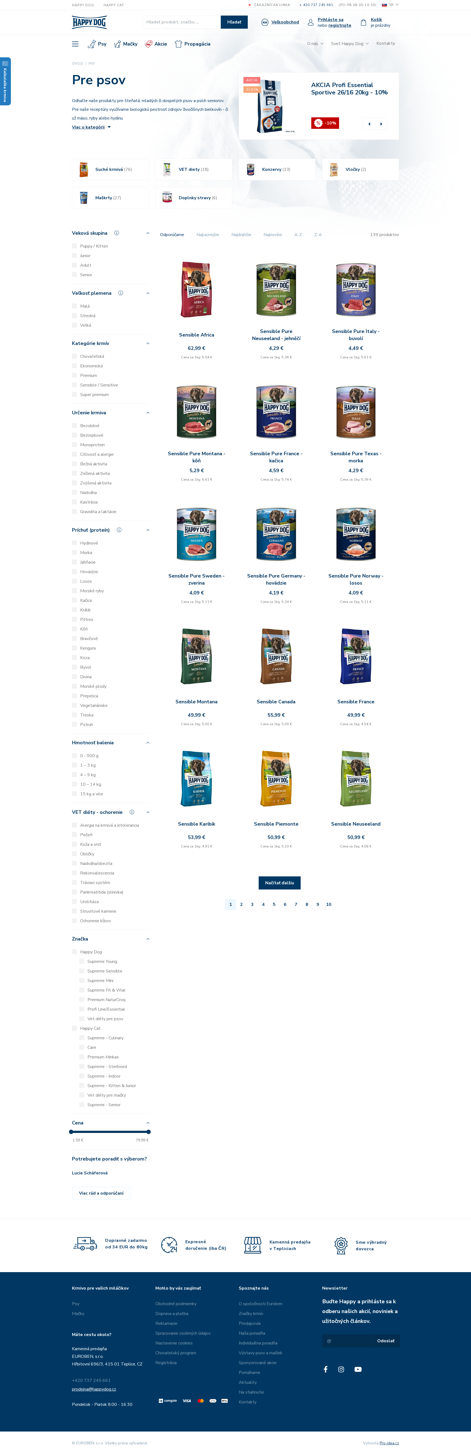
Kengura (88, 648)
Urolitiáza (89, 902)
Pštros (86, 620)
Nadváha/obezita (96, 864)
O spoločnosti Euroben (260, 1304)
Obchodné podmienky (176, 1304)
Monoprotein (92, 445)
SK (391, 5)
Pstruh (86, 725)
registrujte (339, 25)
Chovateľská (92, 356)
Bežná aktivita (93, 464)
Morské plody (93, 686)
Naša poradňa (252, 1333)
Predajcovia (250, 1323)
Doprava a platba (171, 1314)
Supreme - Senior (103, 1105)
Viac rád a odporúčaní (101, 1193)
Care (91, 1048)
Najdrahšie (241, 235)
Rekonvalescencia (97, 873)
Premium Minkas (103, 1057)
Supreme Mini (100, 981)
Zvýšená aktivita (95, 483)
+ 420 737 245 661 (316, 5)
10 (328, 904)
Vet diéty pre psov (105, 1019)
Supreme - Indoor (103, 1076)
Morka (86, 553)
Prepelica (89, 696)
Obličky (87, 854)
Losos (86, 581)
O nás (312, 43)
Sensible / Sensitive (99, 385)
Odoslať (385, 1341)
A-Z (298, 235)
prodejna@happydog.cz (94, 1389)
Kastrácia (89, 502)
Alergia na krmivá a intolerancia (109, 825)
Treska (86, 715)
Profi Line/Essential (106, 1009)
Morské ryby (92, 591)
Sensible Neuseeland (356, 824)
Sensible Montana (197, 701)
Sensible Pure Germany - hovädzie (276, 579)
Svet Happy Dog (347, 43)
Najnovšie (273, 235)
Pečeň (86, 835)
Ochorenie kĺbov (95, 921)
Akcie (161, 44)
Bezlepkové (91, 435)
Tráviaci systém (95, 883)
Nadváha (88, 493)
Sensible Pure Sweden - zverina (196, 579)
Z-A (318, 235)
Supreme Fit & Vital (106, 990)
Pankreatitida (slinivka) (101, 892)
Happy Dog (83, 5)
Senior (86, 275)
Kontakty (385, 43)
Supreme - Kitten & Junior (111, 1086)
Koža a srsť (90, 844)
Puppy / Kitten (94, 246)
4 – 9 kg (88, 775)
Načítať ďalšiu (279, 883)
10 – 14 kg (90, 784)
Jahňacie (88, 562)
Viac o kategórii (88, 127)
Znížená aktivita (95, 474)
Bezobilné (89, 426)
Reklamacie (166, 1323)
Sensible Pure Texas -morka (356, 457)
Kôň (84, 629)
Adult (85, 265)
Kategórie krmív (90, 344)
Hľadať (234, 22)
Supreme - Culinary (105, 1038)
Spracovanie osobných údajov (183, 1333)
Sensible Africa (196, 335)
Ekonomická (91, 366)
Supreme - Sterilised (107, 1067)
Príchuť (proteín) (91, 530)
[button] (369, 123)
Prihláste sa (330, 19)
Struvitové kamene (98, 911)
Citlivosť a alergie (97, 454)
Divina (86, 677)
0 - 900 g (89, 756)
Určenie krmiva (89, 413)
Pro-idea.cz (389, 1443)
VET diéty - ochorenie (98, 813)
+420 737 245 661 (91, 1380)
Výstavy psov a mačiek (260, 1353)
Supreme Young (102, 962)
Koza (85, 658)
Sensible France (356, 701)
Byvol (85, 667)
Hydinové (89, 543)
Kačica (86, 600)
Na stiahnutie (251, 1392)
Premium (88, 376)
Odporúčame (172, 235)
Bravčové (89, 639)
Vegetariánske (94, 706)
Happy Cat (114, 5)
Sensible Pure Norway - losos (356, 579)
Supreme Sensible (104, 971)
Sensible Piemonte (276, 824)
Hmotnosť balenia (93, 743)
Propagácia (197, 44)
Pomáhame (249, 1373)
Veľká (85, 325)
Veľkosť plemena (92, 293)
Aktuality (248, 1382)
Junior (85, 256)
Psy (102, 44)
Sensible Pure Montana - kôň (196, 457)
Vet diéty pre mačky (106, 1095)
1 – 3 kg (88, 765)
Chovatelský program (175, 1353)
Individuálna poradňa (258, 1343)
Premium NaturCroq (106, 1000)
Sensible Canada (276, 701)
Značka (80, 939)
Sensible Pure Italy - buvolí (356, 334)
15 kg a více (91, 794)
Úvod (77, 63)
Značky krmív (251, 1314)
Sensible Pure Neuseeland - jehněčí (276, 334)
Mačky (130, 44)
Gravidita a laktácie (98, 512)
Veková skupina (90, 233)
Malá (85, 306)
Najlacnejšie (208, 235)
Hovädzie (89, 572)
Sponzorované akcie (258, 1363)
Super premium (94, 395)
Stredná (87, 316)
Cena (77, 1123)
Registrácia (166, 1363)
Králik (85, 610)
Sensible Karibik (196, 824)
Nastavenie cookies (174, 1343)
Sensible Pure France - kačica (276, 457)
